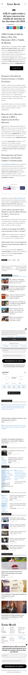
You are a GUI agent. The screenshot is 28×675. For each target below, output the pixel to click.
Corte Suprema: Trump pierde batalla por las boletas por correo (13, 595)
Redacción (3, 577)
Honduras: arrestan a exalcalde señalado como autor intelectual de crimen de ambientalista (18, 540)
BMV (23, 50)
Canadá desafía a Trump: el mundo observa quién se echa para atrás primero (18, 518)
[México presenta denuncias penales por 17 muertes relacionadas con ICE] (5, 318)
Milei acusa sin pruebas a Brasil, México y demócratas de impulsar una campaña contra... (18, 505)
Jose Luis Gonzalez (13, 508)
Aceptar (14, 339)
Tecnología (12, 640)
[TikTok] (21, 638)
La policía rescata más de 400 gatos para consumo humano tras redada (18, 532)
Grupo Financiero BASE (8, 164)
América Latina (21, 632)
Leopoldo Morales (11, 24)
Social (2, 642)
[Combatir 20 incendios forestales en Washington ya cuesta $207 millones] (14, 431)
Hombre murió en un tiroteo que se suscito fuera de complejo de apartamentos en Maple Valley (20, 268)
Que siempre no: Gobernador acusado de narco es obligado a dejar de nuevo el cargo (17, 280)
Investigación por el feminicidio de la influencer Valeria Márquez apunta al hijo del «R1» (17, 303)
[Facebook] (8, 27)
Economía (14, 260)
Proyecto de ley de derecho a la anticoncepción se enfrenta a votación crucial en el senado (7, 268)
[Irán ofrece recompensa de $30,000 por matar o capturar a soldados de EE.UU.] (5, 526)
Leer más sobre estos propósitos (20, 336)
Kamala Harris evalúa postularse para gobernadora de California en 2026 (12, 616)
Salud (2, 639)
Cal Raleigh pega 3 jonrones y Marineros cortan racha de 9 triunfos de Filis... (16, 459)
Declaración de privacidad (14, 345)
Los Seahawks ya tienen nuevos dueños (16, 451)
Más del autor (16, 275)
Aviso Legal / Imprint (23, 345)
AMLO (9, 260)
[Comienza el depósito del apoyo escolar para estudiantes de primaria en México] (5, 296)
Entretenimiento (4, 640)
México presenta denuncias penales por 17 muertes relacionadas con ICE (16, 318)
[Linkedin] (21, 27)
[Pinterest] (14, 27)
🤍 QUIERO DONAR (14, 393)
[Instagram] (20, 638)
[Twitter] (11, 27)
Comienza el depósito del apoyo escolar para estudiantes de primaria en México (17, 296)
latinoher (3, 421)
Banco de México (18, 198)
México (6, 7)
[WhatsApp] (17, 27)
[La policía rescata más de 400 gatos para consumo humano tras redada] (5, 533)
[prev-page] (2, 324)
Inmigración (12, 631)
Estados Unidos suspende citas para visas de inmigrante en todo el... (13, 419)
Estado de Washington (4, 631)
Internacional (21, 629)
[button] (26, 329)
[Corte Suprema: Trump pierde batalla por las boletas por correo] (14, 586)
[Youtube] (24, 638)
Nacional (12, 629)
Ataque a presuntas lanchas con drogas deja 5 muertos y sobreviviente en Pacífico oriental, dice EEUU (17, 547)
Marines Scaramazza (5, 442)
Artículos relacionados (6, 275)
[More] (24, 27)
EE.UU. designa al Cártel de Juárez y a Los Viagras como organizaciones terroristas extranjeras (16, 311)
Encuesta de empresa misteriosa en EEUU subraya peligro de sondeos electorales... (11, 573)
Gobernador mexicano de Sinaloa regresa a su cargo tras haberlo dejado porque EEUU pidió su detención (17, 288)
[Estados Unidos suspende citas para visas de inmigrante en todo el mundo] (14, 410)
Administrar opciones (14, 343)
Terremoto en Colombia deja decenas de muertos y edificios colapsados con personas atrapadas (18, 497)
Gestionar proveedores (10, 336)
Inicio (2, 7)
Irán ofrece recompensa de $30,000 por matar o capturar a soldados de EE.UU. (18, 525)
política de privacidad (21, 670)
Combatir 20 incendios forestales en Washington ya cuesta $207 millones (12, 440)
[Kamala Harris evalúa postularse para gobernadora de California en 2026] (14, 607)
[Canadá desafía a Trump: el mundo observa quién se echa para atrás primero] (5, 519)
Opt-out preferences (6, 345)
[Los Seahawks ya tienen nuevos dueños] (4, 453)
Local (2, 629)
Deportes (11, 638)
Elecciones (12, 632)
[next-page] (5, 324)
